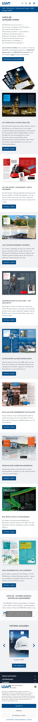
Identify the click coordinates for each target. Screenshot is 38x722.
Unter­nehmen (10, 8)
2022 (32, 8)
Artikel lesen (9, 149)
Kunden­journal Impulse (22, 8)
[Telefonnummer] (26, 3)
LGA (3, 8)
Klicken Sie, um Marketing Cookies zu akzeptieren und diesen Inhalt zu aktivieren (19, 614)
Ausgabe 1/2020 (19, 659)
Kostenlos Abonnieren (13, 59)
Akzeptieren (19, 706)
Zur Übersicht (19, 665)
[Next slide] (33, 645)
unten (12, 54)
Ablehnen (19, 710)
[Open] (34, 3)
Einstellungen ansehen (19, 715)
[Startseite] (6, 3)
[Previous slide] (4, 645)
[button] (35, 687)
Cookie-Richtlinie (10, 719)
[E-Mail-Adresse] (30, 3)
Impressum (29, 719)
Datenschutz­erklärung (20, 719)
